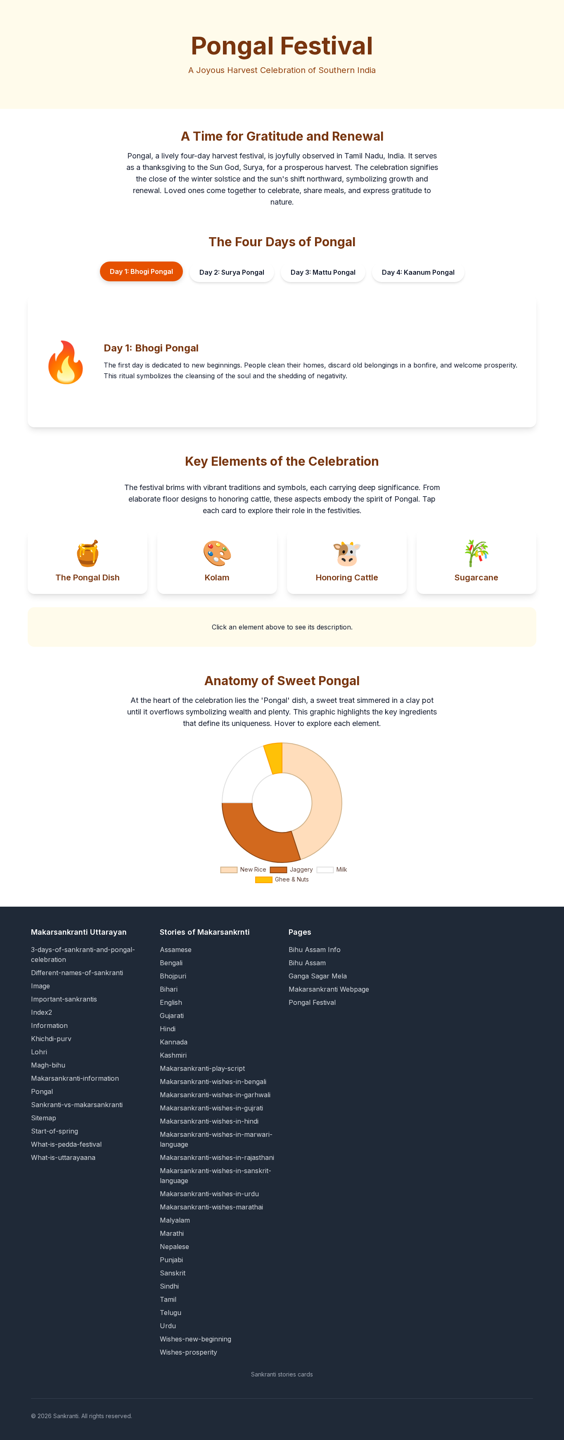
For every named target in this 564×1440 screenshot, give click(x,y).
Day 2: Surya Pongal (231, 272)
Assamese (176, 949)
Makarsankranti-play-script (202, 1068)
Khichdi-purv (51, 1039)
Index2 (41, 1012)
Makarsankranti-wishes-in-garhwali (215, 1095)
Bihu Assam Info (315, 949)
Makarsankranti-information (75, 1078)
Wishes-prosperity (188, 1352)
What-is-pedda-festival (66, 1144)
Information (49, 1025)
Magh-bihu (48, 1065)
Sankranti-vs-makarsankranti (77, 1105)
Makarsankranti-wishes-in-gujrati (211, 1108)
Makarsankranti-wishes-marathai (211, 1207)
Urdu (168, 1326)
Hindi (167, 1029)
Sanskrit (172, 1273)
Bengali (171, 963)
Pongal (42, 1091)
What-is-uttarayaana (63, 1157)
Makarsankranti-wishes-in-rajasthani (217, 1157)
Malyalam (175, 1220)
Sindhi (169, 1286)
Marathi (172, 1233)
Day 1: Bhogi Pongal (141, 271)
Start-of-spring (54, 1131)
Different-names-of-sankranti (77, 973)
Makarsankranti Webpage (329, 989)
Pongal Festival (312, 1002)
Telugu (170, 1312)
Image (40, 986)
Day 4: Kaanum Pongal (418, 272)
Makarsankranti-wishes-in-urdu (209, 1194)
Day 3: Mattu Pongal (323, 272)
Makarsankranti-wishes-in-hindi (209, 1121)
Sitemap (43, 1118)
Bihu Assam (307, 963)
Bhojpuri (173, 976)
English (171, 1002)
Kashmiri (173, 1055)
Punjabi (171, 1260)
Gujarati (172, 1015)
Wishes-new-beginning (195, 1339)
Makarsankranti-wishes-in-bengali (213, 1081)
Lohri (39, 1052)
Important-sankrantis (64, 999)
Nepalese (174, 1246)
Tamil (168, 1299)
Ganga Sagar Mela (318, 976)
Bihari (169, 989)
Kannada (173, 1042)
